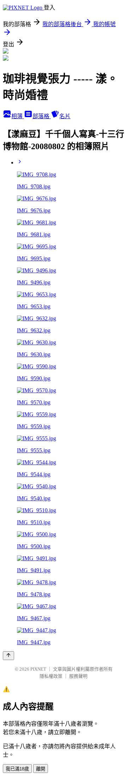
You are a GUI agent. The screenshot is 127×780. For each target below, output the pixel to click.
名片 (65, 116)
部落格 (41, 116)
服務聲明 (78, 676)
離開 (40, 769)
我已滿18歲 (17, 769)
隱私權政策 (51, 676)
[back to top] (8, 655)
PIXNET (38, 669)
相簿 (17, 116)
